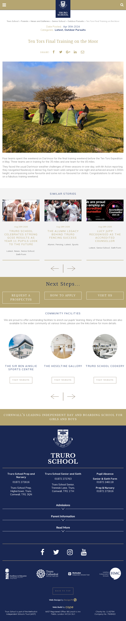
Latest (59, 29)
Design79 (68, 600)
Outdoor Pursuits (75, 29)
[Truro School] (63, 4)
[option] (21, 230)
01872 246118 (105, 482)
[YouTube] (83, 552)
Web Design (55, 600)
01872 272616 (21, 482)
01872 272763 (63, 478)
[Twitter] (56, 552)
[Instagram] (69, 552)
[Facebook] (42, 552)
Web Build (57, 607)
